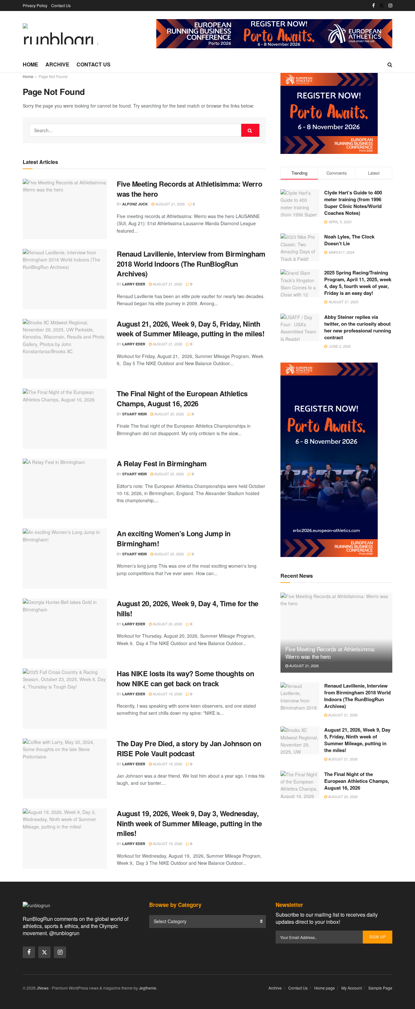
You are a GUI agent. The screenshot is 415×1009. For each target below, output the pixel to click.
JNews (43, 988)
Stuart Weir (134, 414)
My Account (351, 988)
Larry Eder (133, 284)
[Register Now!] (274, 33)
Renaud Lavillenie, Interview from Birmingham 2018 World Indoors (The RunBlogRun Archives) (191, 264)
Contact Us (61, 5)
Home (30, 64)
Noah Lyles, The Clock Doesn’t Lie (349, 240)
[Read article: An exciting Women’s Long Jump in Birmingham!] (65, 558)
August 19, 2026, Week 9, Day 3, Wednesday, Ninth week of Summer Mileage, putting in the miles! (189, 823)
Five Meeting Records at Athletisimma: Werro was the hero (189, 189)
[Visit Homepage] (60, 33)
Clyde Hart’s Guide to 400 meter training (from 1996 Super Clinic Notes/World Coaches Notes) (353, 202)
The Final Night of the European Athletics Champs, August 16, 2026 (182, 398)
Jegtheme (147, 988)
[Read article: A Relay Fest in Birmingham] (65, 488)
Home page (324, 988)
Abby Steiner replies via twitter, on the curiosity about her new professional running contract (357, 327)
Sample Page (380, 988)
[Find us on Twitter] (381, 5)
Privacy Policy (35, 5)
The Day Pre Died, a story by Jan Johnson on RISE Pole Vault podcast (189, 748)
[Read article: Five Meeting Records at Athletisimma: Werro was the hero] (65, 209)
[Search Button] (389, 64)
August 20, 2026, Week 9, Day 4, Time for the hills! (187, 608)
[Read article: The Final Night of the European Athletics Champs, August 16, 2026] (65, 419)
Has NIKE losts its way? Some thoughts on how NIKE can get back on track (185, 678)
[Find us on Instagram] (390, 5)
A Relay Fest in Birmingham (162, 463)
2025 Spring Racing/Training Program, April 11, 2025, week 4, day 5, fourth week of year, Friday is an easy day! (357, 282)
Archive (57, 64)
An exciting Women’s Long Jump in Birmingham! (174, 538)
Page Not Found (53, 76)
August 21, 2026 (169, 203)
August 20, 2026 (168, 413)
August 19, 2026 (167, 693)
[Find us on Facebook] (373, 5)
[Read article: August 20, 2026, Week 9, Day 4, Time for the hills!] (65, 628)
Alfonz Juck (135, 204)
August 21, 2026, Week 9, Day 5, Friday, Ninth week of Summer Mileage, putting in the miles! (190, 329)
